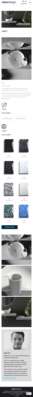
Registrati (24, 3)
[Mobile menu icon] (29, 2)
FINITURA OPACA (20, 118)
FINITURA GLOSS (8, 118)
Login (25, 1)
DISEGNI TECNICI (9, 227)
